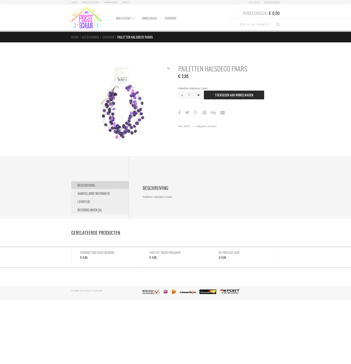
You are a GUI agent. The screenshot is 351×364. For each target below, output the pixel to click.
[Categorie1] (188, 291)
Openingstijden (272, 2)
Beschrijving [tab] (86, 185)
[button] (168, 68)
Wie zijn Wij (254, 2)
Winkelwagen (149, 18)
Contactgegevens (90, 2)
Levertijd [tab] (84, 201)
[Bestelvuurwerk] (207, 291)
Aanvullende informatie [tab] (94, 193)
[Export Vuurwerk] (230, 291)
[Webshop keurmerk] (151, 291)
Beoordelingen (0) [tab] (89, 209)
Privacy (126, 2)
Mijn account (124, 18)
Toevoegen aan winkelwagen (234, 95)
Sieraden (108, 37)
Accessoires (90, 37)
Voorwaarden (111, 2)
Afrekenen (170, 18)
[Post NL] (174, 291)
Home (74, 2)
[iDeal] (165, 291)
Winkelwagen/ (261, 13)
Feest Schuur (94, 290)
